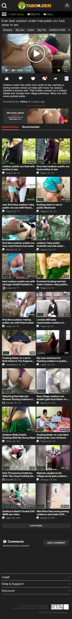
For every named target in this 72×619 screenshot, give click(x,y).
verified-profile (57, 29)
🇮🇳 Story (48, 14)
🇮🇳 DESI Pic (33, 14)
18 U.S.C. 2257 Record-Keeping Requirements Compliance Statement (30, 607)
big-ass (20, 29)
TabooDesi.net (60, 612)
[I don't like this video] (20, 78)
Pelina (23, 101)
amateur (7, 29)
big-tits (42, 29)
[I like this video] (6, 78)
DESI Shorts (17, 14)
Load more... (36, 525)
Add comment (56, 542)
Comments (15, 541)
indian (30, 29)
